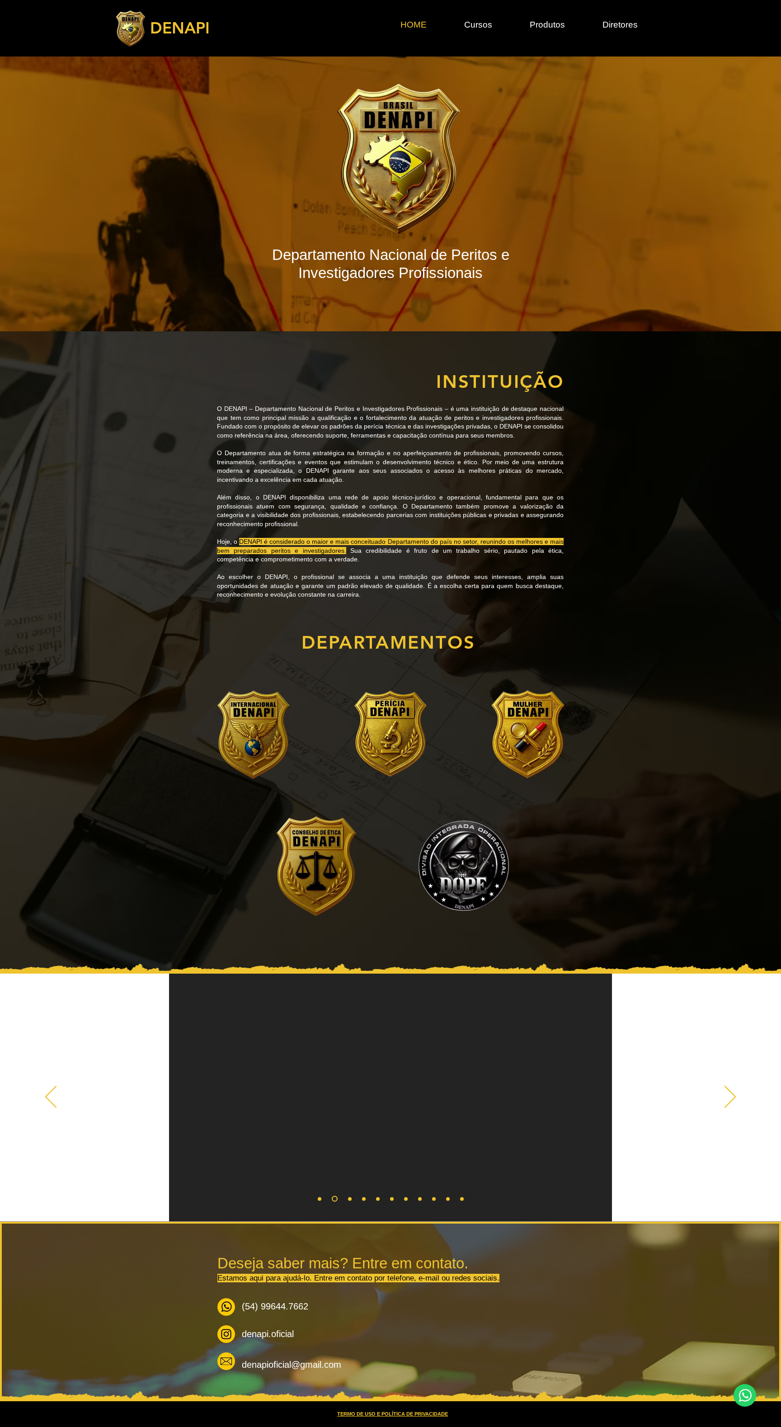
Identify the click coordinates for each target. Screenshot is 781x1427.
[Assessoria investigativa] (448, 1199)
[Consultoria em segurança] (462, 1199)
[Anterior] (50, 1097)
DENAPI (180, 28)
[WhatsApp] (745, 1395)
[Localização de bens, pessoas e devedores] (406, 1199)
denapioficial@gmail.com (291, 1365)
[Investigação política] (364, 1199)
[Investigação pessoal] (319, 1199)
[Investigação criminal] (378, 1199)
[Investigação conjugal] (333, 1199)
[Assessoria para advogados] (392, 1199)
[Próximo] (730, 1097)
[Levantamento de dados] (420, 1199)
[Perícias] (434, 1199)
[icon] (226, 1307)
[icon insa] (226, 1334)
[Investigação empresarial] (349, 1199)
